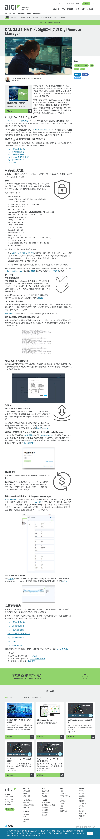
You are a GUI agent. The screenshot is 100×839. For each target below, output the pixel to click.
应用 (28, 17)
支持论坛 (45, 808)
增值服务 (32, 271)
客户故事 (63, 793)
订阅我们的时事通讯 (37, 658)
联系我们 (86, 4)
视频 (26, 697)
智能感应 (26, 819)
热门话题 (35, 17)
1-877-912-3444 (9, 797)
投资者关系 (82, 803)
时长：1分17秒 (19, 767)
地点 (80, 808)
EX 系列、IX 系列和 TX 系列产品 (22, 253)
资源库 (62, 803)
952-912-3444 (9, 799)
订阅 (55, 17)
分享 (78, 74)
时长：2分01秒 (49, 767)
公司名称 (90, 9)
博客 (68, 4)
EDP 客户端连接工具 (12, 499)
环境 (80, 798)
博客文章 (37, 697)
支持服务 (45, 813)
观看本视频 (9, 313)
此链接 (40, 298)
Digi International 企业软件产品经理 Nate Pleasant (27, 79)
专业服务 (45, 796)
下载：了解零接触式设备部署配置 (50, 23)
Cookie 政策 (59, 833)
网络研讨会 (63, 811)
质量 (80, 818)
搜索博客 (62, 17)
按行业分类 (26, 791)
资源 (77, 9)
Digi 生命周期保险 (28, 805)
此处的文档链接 (30, 443)
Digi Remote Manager (42, 130)
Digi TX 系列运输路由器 (16, 154)
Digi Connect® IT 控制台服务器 (19, 157)
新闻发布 (82, 816)
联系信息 (8, 794)
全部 (9, 697)
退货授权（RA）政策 (48, 805)
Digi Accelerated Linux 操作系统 (16, 121)
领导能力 (82, 806)
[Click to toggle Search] (93, 3)
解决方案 (56, 9)
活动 (61, 798)
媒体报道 (82, 811)
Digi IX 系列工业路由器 (16, 152)
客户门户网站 (46, 803)
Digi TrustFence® (18, 271)
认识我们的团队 (46, 17)
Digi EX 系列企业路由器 (16, 149)
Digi (50, 271)
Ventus (25, 822)
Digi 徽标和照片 (65, 796)
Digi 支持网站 (28, 435)
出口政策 (82, 801)
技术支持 (45, 800)
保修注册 (45, 815)
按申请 (25, 793)
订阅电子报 (9, 809)
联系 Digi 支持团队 (62, 649)
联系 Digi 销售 (9, 802)
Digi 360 (11, 578)
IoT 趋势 (13, 17)
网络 (76, 69)
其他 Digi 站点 (83, 813)
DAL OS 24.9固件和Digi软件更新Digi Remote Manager (27, 13)
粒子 (24, 817)
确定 (90, 833)
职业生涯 (82, 796)
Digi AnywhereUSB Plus (16, 159)
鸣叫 (78, 78)
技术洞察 (22, 17)
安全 (82, 69)
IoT (92, 65)
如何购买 (78, 4)
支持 (83, 9)
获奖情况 (82, 793)
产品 (63, 9)
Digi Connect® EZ (14, 162)
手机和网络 (45, 793)
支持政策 (45, 810)
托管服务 (70, 9)
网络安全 (55, 271)
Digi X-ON (26, 808)
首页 (6, 13)
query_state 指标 (35, 502)
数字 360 (26, 803)
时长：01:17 (80, 728)
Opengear (26, 814)
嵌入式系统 (45, 791)
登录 (72, 4)
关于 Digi (81, 791)
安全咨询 (8, 804)
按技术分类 (26, 796)
